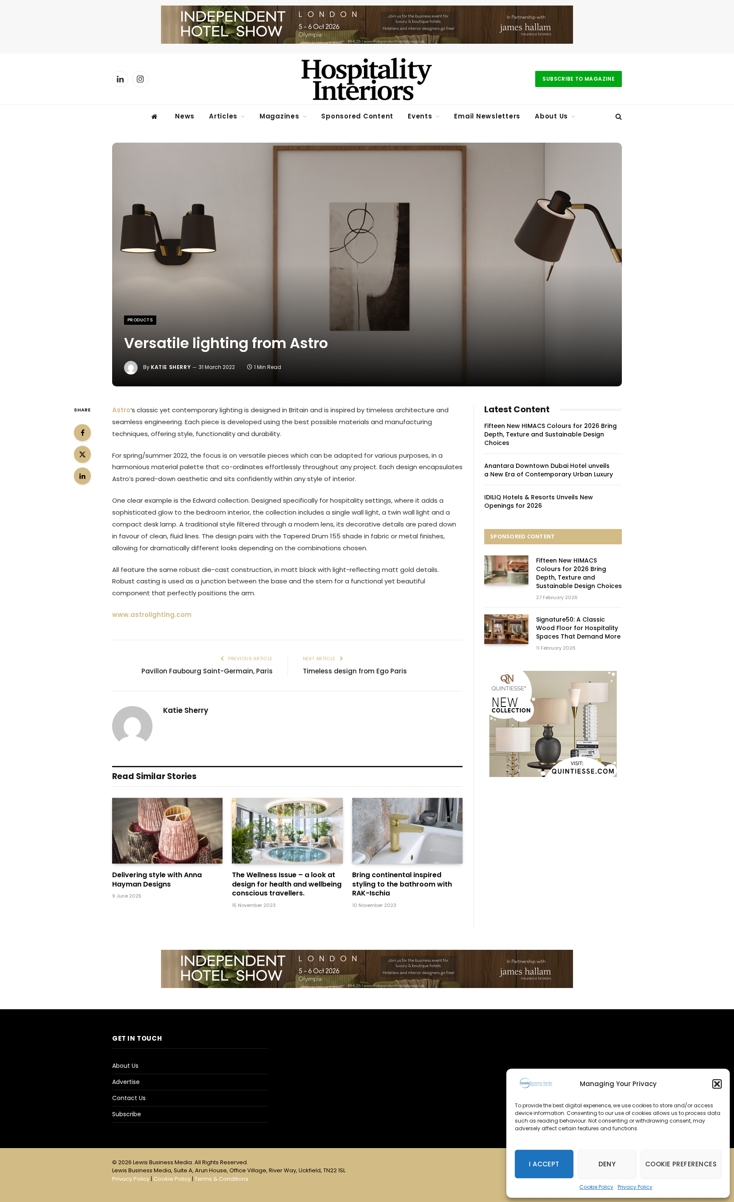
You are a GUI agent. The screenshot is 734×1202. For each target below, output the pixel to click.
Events (420, 116)
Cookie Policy (596, 1187)
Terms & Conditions (221, 1179)
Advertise (126, 1082)
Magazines (279, 116)
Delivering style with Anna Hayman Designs (157, 879)
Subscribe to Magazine (578, 78)
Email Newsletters (487, 116)
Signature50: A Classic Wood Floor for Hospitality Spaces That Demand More (578, 628)
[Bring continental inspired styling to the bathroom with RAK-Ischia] (407, 831)
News (185, 116)
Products (140, 320)
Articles (223, 116)
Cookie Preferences (681, 1164)
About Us (551, 116)
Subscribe (126, 1114)
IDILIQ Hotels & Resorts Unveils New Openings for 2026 (538, 501)
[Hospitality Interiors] (367, 78)
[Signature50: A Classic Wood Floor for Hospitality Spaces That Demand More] (506, 629)
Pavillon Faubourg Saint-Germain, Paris (207, 671)
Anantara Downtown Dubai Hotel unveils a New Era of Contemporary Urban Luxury (548, 470)
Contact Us (129, 1098)
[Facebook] (82, 432)
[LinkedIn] (82, 475)
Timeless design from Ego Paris (356, 671)
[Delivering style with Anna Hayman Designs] (167, 831)
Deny (607, 1164)
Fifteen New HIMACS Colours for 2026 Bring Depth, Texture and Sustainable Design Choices (550, 434)
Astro (121, 409)
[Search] (618, 116)
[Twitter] (82, 454)
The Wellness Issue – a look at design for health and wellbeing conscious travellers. (287, 884)
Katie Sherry (171, 367)
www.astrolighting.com (152, 614)
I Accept (544, 1164)
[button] (717, 1084)
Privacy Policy (635, 1187)
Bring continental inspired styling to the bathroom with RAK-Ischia (402, 884)
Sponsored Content (357, 116)
